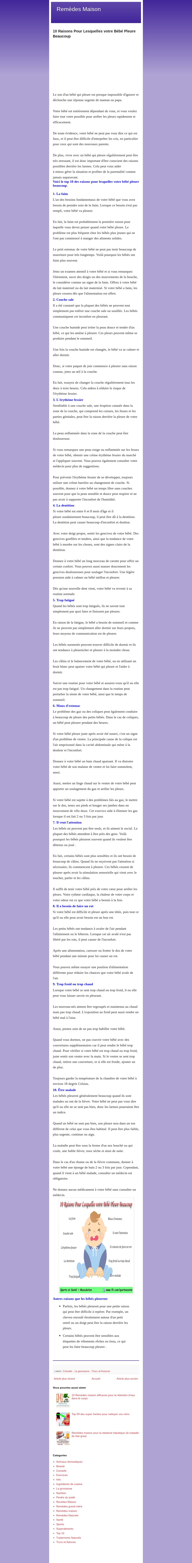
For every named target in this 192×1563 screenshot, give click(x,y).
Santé (59, 1519)
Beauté (60, 1466)
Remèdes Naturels (67, 1515)
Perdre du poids (65, 1497)
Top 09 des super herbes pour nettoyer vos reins (100, 1414)
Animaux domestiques (69, 1461)
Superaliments (64, 1528)
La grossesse (82, 1371)
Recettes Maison (66, 1501)
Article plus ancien (127, 1378)
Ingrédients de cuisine (69, 1484)
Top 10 (60, 1533)
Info (58, 1479)
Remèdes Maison (79, 9)
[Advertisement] (96, 65)
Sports (60, 1524)
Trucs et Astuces (101, 1371)
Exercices (62, 1475)
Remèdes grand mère (69, 1506)
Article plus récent (64, 1378)
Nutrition (61, 1493)
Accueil (96, 1378)
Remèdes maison (66, 1510)
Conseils (68, 1371)
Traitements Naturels (68, 1537)
